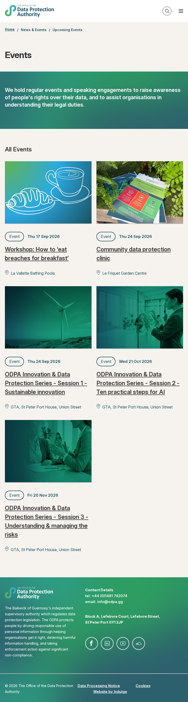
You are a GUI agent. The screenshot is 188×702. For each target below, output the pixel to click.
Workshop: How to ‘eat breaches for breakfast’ (37, 254)
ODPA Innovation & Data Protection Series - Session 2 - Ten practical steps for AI (138, 383)
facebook (91, 643)
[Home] (29, 11)
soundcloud (138, 643)
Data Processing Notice (99, 686)
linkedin (107, 643)
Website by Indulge (110, 692)
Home (10, 29)
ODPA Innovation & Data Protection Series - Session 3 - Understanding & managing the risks (46, 521)
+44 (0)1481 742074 (109, 596)
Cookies (143, 686)
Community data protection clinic (133, 254)
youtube (123, 643)
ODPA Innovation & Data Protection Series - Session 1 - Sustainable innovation (46, 383)
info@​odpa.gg (110, 602)
